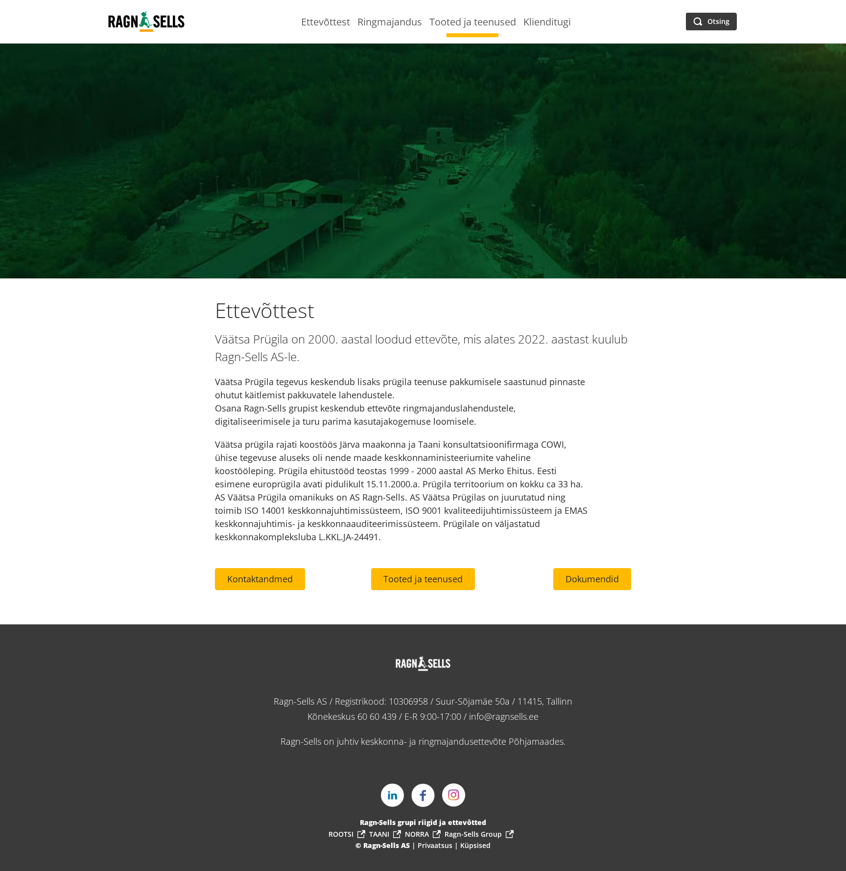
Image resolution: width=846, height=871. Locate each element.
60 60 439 (377, 716)
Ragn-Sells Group (473, 834)
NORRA (417, 834)
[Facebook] (423, 795)
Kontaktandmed (260, 579)
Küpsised (475, 845)
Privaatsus (436, 845)
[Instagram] (454, 795)
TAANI (379, 834)
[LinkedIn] (392, 795)
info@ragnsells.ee (504, 716)
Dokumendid (592, 579)
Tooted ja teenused (423, 579)
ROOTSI (341, 834)
